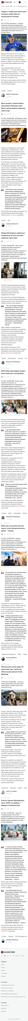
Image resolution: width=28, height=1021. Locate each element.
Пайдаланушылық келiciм (7, 985)
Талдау (3, 970)
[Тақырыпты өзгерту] (20, 2)
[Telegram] (8, 20)
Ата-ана (20, 358)
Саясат (3, 967)
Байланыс (3, 1008)
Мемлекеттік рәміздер (7, 991)
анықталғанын (20, 506)
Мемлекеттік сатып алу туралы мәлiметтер (13, 996)
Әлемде (3, 976)
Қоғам (10, 91)
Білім (19, 654)
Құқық (4, 358)
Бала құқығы (12, 358)
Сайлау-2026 (9, 6)
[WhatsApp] (5, 20)
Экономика (4, 973)
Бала (9, 513)
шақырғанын (9, 353)
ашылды (13, 649)
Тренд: (3, 6)
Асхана (4, 513)
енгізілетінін (4, 931)
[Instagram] (2, 20)
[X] (14, 20)
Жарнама (3, 1011)
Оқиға (2, 964)
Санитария (17, 513)
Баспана (13, 788)
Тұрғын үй (5, 788)
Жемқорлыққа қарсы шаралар (9, 993)
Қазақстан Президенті (9, 654)
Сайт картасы (5, 1005)
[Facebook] (11, 20)
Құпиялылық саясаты (7, 988)
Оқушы (4, 936)
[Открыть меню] (25, 2)
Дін (9, 220)
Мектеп (11, 936)
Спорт (3, 91)
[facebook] (11, 956)
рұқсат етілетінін (12, 215)
